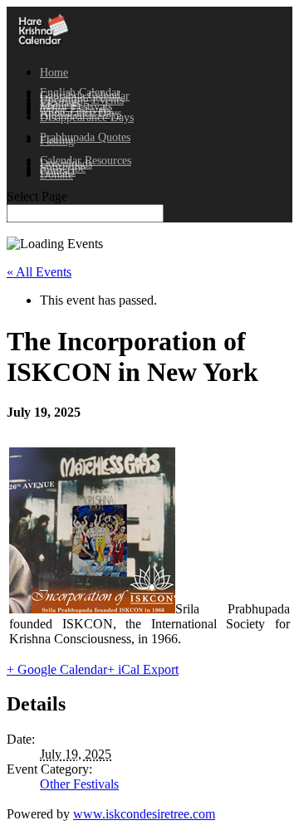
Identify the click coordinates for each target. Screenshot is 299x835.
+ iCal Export (143, 669)
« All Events (39, 272)
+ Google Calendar (57, 669)
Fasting (57, 140)
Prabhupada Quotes (85, 137)
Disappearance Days (87, 117)
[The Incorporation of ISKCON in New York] (92, 609)
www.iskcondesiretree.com (144, 814)
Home (54, 72)
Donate (56, 174)
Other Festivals (79, 784)
